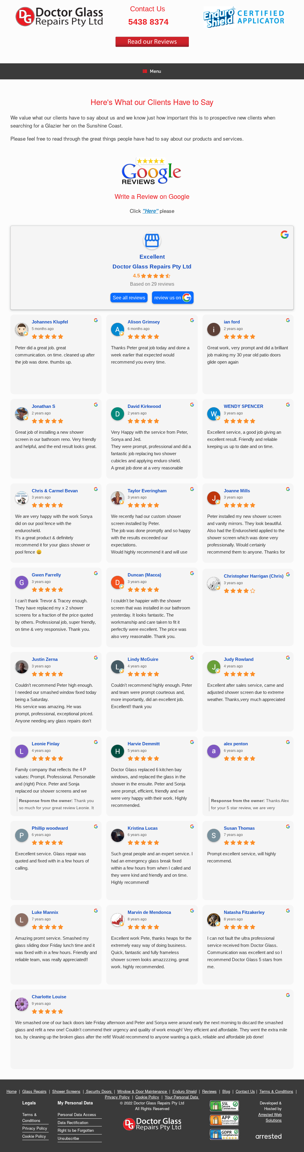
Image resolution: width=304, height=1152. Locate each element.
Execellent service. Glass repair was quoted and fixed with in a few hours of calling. (52, 860)
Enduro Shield (184, 1091)
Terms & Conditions (276, 1091)
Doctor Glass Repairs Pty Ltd (152, 266)
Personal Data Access (77, 1114)
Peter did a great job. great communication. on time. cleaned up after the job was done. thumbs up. (55, 354)
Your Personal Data (182, 1097)
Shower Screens (66, 1091)
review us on (167, 297)
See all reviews (129, 297)
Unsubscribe (68, 1138)
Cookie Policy (147, 1097)
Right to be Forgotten (76, 1130)
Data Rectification (73, 1122)
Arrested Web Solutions (270, 1117)
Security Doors (99, 1091)
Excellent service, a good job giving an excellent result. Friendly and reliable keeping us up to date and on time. (244, 439)
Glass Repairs (34, 1091)
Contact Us (245, 1091)
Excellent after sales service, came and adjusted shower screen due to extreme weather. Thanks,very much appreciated (246, 692)
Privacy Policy (117, 1097)
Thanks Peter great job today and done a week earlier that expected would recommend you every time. (150, 354)
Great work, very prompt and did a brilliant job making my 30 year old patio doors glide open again (247, 354)
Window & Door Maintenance (142, 1091)
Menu (155, 71)
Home (12, 1091)
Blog (226, 1091)
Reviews (209, 1091)
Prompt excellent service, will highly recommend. (241, 857)
